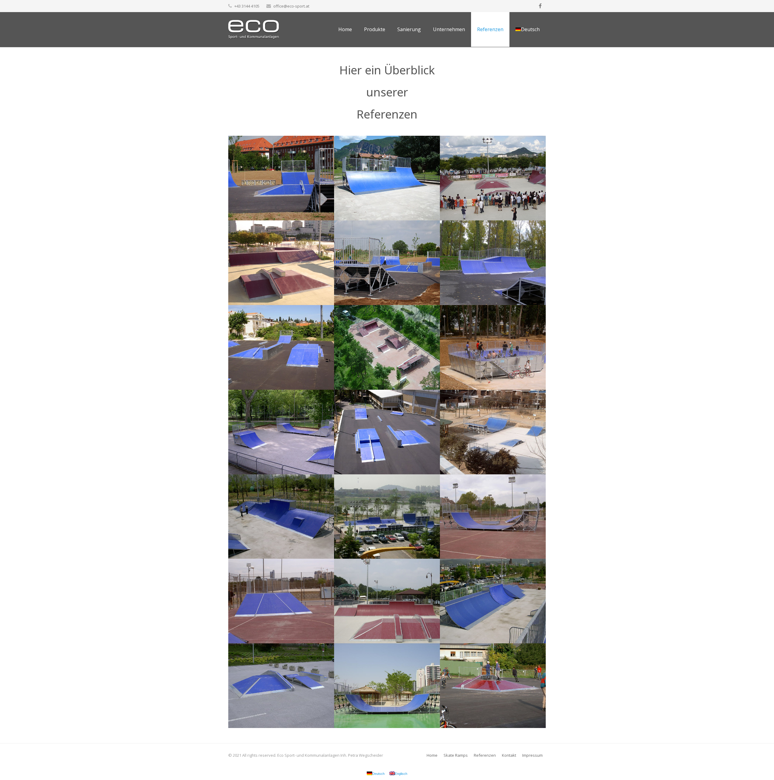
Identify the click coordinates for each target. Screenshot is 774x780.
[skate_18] (493, 601)
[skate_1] (281, 178)
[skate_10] (281, 432)
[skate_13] (281, 516)
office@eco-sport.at (291, 6)
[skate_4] (281, 262)
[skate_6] (493, 262)
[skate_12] (493, 432)
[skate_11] (387, 432)
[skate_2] (387, 178)
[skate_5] (387, 262)
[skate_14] (387, 516)
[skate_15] (493, 516)
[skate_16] (281, 601)
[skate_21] (387, 685)
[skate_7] (281, 347)
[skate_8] (387, 347)
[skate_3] (493, 178)
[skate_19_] (493, 685)
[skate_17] (387, 601)
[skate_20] (281, 685)
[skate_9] (493, 347)
